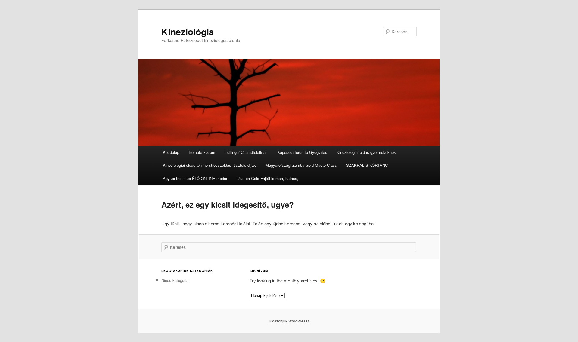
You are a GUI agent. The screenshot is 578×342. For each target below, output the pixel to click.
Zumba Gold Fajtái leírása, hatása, (268, 178)
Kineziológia (187, 31)
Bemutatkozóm (202, 152)
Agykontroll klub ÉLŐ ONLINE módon (195, 178)
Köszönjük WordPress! (289, 321)
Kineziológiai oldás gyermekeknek (366, 152)
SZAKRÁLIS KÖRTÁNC (367, 165)
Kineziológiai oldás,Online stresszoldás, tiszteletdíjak (209, 165)
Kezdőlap (171, 152)
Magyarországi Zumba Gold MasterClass (301, 165)
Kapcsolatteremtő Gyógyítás (302, 152)
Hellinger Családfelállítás (246, 152)
